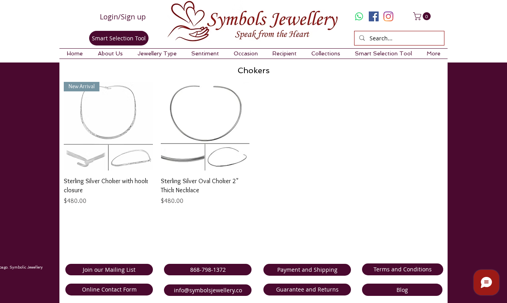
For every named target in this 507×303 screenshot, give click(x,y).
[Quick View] (205, 126)
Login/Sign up (123, 16)
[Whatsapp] (359, 16)
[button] (110, 54)
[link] (423, 16)
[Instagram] (388, 16)
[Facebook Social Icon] (374, 16)
